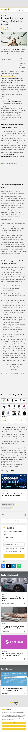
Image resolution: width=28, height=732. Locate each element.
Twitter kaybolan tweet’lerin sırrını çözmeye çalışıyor (12, 689)
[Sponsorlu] (14, 481)
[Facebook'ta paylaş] (3, 566)
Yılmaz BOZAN (17, 49)
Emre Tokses (5, 658)
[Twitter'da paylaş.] (8, 566)
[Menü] (26, 10)
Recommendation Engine (8, 504)
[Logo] (5, 10)
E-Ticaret (4, 15)
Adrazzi (4, 499)
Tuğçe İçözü (5, 631)
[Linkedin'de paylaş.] (14, 566)
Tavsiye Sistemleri (6, 507)
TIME (12, 471)
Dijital (3, 623)
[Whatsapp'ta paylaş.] (19, 566)
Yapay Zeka (4, 651)
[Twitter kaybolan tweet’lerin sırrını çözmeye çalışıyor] (14, 679)
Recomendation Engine (9, 76)
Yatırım (4, 594)
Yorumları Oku (13, 521)
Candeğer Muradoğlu (8, 603)
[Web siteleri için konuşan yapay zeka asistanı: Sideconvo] (14, 642)
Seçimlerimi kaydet (14, 556)
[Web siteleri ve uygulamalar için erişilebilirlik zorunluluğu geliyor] (14, 614)
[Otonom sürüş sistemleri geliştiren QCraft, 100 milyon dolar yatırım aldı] (14, 585)
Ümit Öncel (5, 693)
